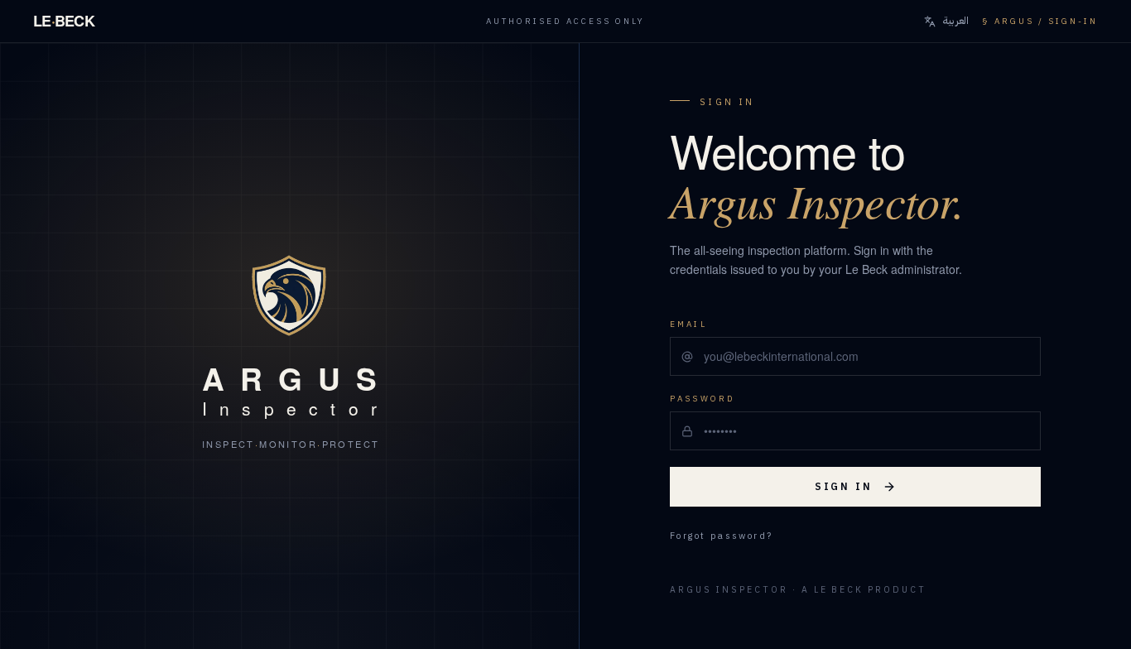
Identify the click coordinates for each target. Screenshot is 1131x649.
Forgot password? (721, 536)
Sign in (844, 486)
